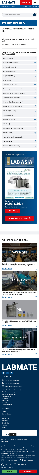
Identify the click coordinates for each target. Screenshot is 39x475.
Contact (4, 425)
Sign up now (26, 2)
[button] (19, 468)
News (4, 416)
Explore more (7, 269)
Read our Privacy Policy (28, 457)
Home (4, 412)
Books (4, 427)
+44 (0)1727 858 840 (12, 380)
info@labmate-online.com (13, 386)
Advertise (5, 421)
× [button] (37, 437)
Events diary (6, 423)
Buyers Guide (6, 414)
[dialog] (19, 455)
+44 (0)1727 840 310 (12, 383)
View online (11, 211)
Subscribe (5, 418)
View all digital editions (18, 218)
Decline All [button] (28, 471)
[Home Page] (8, 2)
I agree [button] (9, 471)
